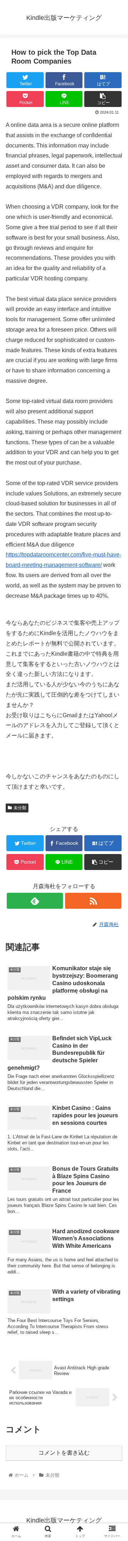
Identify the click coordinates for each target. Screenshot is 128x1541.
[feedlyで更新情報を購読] (35, 901)
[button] (114, 947)
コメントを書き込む (64, 1453)
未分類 (20, 807)
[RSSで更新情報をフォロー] (93, 901)
